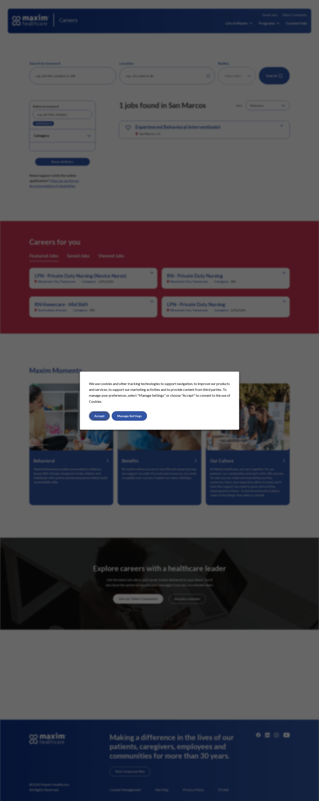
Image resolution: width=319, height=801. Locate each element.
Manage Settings (129, 416)
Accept (99, 416)
